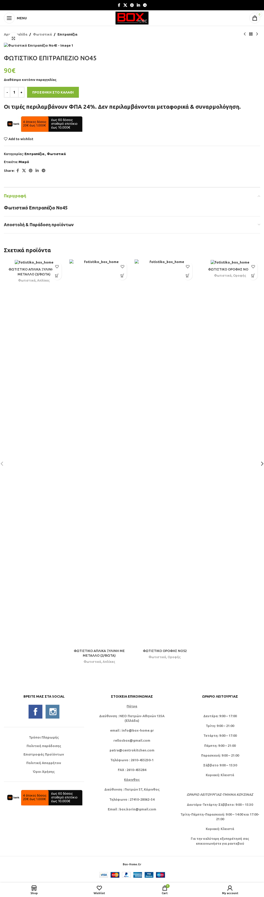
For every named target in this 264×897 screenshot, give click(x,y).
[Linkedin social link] (138, 5)
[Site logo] (132, 17)
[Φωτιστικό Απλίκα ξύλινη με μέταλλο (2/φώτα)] (99, 452)
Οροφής (174, 657)
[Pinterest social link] (132, 5)
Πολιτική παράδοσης (44, 746)
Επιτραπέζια (67, 34)
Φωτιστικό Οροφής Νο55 (230, 269)
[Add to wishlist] (57, 266)
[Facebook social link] (119, 5)
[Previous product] (245, 34)
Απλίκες (43, 280)
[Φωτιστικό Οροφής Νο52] (165, 452)
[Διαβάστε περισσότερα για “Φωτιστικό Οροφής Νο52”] (187, 275)
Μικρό (24, 162)
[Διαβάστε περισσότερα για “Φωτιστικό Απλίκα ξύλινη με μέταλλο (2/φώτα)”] (122, 275)
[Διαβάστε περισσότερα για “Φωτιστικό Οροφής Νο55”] (253, 275)
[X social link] (125, 5)
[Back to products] (251, 34)
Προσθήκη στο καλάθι (53, 92)
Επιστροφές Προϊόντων (43, 754)
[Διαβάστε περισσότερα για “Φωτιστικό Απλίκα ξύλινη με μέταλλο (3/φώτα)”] (57, 275)
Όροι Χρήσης (44, 771)
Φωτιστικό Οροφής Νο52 (165, 651)
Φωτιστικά (42, 34)
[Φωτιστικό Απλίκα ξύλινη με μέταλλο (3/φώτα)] (34, 262)
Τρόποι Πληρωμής (44, 737)
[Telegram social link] (145, 5)
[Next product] (257, 34)
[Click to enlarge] (13, 38)
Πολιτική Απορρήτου (43, 763)
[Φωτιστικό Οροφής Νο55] (230, 262)
